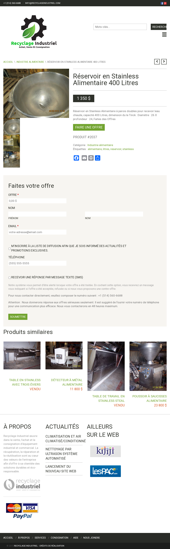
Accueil (8, 61)
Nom (11, 208)
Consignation (59, 537)
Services (40, 537)
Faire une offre (89, 127)
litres (106, 149)
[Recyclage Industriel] (36, 30)
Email (13, 226)
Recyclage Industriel (26, 546)
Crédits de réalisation (51, 546)
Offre (13, 195)
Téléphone (16, 257)
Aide (75, 537)
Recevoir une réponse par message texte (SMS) (47, 277)
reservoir (115, 149)
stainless (128, 149)
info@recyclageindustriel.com (42, 3)
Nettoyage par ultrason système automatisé (61, 453)
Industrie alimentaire (30, 61)
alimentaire (95, 149)
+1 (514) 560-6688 (12, 3)
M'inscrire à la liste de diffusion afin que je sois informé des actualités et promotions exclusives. (68, 248)
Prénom (13, 218)
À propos (24, 537)
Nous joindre (91, 537)
